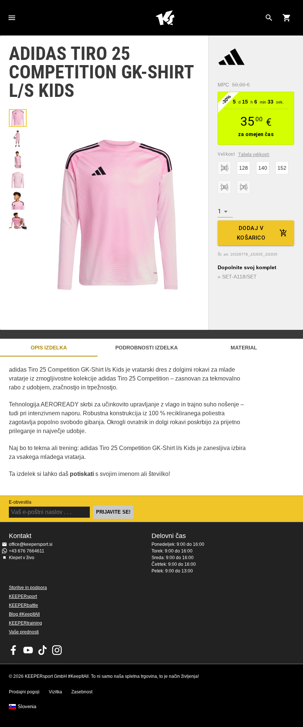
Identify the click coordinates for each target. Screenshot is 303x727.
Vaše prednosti (24, 632)
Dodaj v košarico (251, 233)
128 (243, 168)
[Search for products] (269, 17)
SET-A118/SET (239, 277)
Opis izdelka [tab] (49, 348)
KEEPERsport (23, 596)
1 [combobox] (219, 211)
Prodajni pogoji (24, 691)
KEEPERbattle (23, 605)
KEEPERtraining (25, 623)
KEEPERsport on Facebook (13, 650)
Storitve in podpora (28, 587)
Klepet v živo (21, 557)
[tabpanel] (129, 426)
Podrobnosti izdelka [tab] (146, 348)
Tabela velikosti (253, 154)
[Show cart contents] (286, 17)
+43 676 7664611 (26, 551)
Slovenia (27, 706)
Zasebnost (81, 691)
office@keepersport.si (30, 544)
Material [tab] (244, 348)
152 (282, 168)
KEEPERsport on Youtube (28, 650)
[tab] (18, 118)
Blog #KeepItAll (24, 614)
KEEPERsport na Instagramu (57, 650)
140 (262, 168)
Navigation (12, 18)
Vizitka (55, 691)
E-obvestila (20, 502)
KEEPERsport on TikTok (42, 650)
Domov (165, 17)
